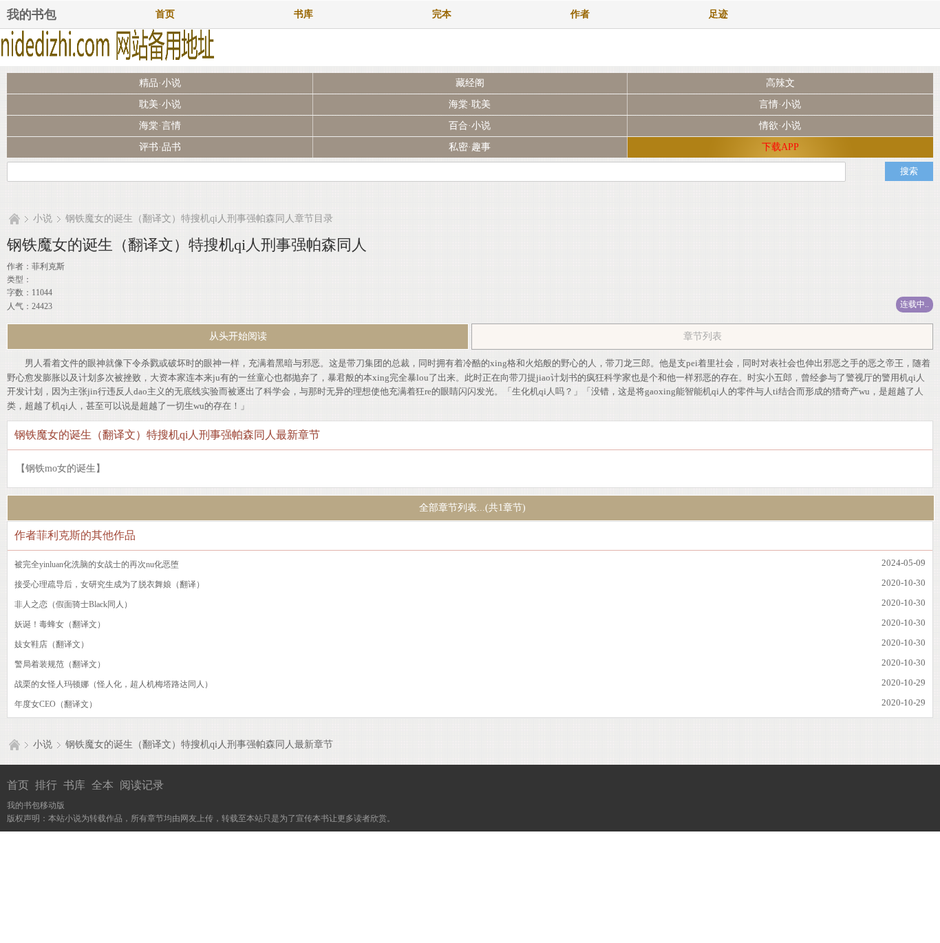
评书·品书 (160, 147)
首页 (165, 14)
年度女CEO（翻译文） (55, 704)
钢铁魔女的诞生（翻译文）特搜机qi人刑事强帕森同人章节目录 (199, 218)
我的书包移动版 (36, 805)
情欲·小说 (780, 125)
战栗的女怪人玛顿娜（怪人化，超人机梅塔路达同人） (113, 684)
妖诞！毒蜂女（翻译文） (59, 624)
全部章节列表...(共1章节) (471, 507)
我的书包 (31, 14)
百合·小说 (470, 125)
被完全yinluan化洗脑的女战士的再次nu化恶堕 (96, 564)
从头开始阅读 (238, 336)
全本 (103, 785)
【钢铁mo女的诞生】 (60, 468)
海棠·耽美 (470, 104)
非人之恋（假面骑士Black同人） (73, 604)
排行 (46, 785)
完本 (441, 14)
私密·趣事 (470, 147)
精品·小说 (160, 83)
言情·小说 (780, 104)
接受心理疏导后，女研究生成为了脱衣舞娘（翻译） (109, 584)
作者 (580, 14)
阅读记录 (142, 785)
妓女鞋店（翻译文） (51, 644)
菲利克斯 (48, 266)
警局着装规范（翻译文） (59, 664)
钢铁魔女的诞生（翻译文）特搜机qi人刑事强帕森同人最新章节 (199, 744)
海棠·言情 (160, 125)
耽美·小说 (160, 104)
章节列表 (702, 336)
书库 (303, 14)
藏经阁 (470, 83)
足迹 (718, 14)
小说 (42, 218)
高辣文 (780, 83)
